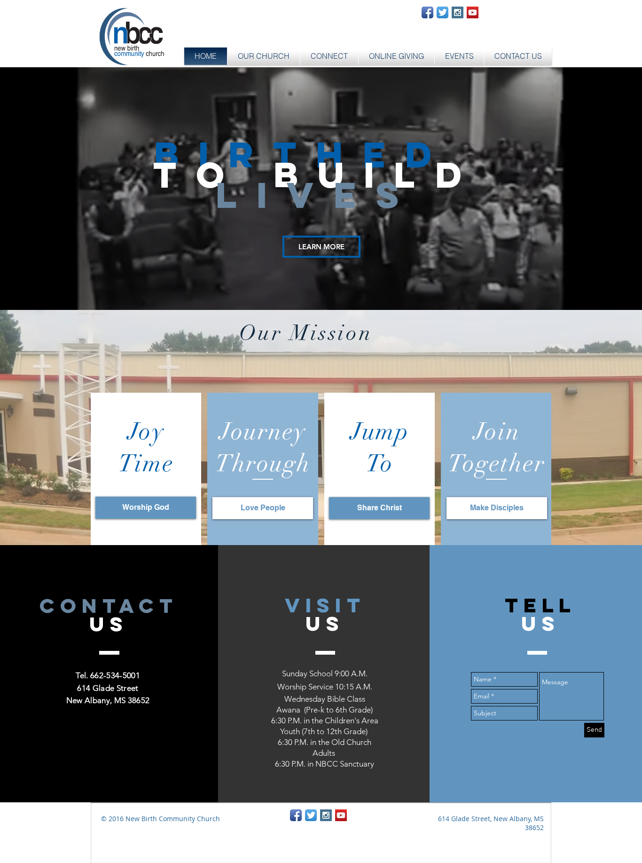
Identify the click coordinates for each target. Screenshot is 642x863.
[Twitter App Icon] (442, 12)
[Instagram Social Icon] (457, 12)
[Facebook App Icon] (427, 12)
